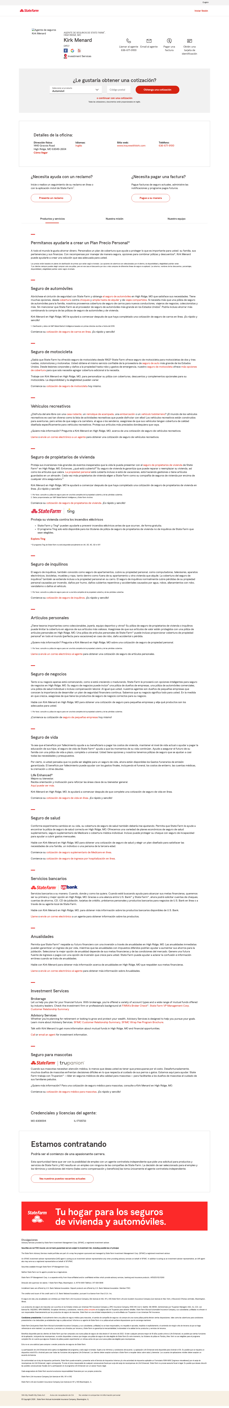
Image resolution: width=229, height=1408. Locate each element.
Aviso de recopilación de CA (62, 1395)
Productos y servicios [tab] (52, 218)
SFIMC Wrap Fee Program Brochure (142, 1022)
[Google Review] (72, 51)
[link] (149, 49)
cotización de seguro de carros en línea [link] (68, 331)
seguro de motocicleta (160, 366)
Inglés (78, 145)
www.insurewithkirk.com (131, 145)
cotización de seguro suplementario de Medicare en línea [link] (78, 852)
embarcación (127, 414)
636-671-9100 (166, 145)
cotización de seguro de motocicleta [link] (67, 386)
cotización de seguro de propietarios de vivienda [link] (73, 503)
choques (85, 300)
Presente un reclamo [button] (51, 198)
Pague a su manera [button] (151, 198)
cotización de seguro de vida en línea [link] (67, 798)
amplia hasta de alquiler (105, 300)
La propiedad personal (78, 472)
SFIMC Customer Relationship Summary (97, 1022)
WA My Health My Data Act (33, 1395)
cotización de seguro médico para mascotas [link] (71, 1091)
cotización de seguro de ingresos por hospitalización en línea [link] (80, 858)
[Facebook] (66, 51)
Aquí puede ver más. (43, 785)
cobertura (65, 300)
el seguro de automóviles (117, 296)
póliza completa (89, 1310)
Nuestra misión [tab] (114, 218)
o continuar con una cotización (114, 98)
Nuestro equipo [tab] (176, 218)
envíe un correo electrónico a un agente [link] (63, 437)
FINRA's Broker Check (134, 1005)
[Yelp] (79, 51)
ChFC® (67, 46)
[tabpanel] (114, 144)
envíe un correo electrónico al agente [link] (61, 654)
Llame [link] (34, 437)
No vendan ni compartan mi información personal (99, 1395)
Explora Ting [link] (38, 539)
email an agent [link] (47, 1034)
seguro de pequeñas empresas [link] (80, 717)
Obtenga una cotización (157, 89)
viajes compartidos (136, 300)
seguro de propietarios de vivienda (162, 465)
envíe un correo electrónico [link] (55, 916)
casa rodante (74, 414)
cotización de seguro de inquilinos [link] (65, 597)
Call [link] (33, 1034)
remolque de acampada (100, 414)
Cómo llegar (41, 152)
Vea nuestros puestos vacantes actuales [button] (62, 1178)
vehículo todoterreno (153, 414)
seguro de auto (150, 363)
